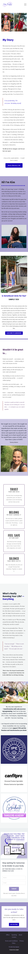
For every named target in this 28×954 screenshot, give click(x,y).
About (20, 935)
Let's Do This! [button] (14, 924)
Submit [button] (14, 889)
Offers (8, 935)
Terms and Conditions (11, 941)
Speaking (14, 935)
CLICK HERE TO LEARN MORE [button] (14, 333)
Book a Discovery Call (14, 165)
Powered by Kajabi (14, 950)
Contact (14, 937)
